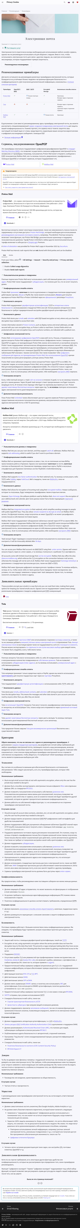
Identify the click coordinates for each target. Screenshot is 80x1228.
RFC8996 (69, 992)
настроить (63, 371)
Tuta (4, 104)
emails (21, 318)
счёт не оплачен (36, 380)
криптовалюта (48, 909)
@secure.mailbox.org (9, 558)
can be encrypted (44, 556)
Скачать (9, 633)
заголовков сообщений (39, 1008)
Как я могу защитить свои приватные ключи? (19, 187)
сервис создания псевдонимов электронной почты (48, 126)
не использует (14, 705)
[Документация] (25, 217)
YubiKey (13, 479)
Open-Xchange (14, 496)
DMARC (28, 983)
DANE (25, 977)
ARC (61, 983)
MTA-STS (26, 974)
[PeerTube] (6, 1224)
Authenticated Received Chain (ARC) (36, 1027)
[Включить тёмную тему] (73, 2)
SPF (24, 980)
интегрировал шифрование (24, 338)
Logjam (50, 962)
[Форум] (13, 1224)
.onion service (57, 549)
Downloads (10, 223)
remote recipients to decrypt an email (47, 512)
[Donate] (77, 2)
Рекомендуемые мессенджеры (16, 64)
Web (4, 255)
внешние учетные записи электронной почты (38, 642)
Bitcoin (21, 295)
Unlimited (18, 398)
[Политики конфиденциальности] (19, 627)
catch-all (50, 450)
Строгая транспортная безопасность (23, 1001)
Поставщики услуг (13, 48)
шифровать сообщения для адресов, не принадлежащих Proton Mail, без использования (35, 354)
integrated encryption (22, 509)
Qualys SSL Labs (29, 960)
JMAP (14, 865)
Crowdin (62, 1196)
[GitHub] (16, 1224)
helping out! (46, 1198)
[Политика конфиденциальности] (22, 217)
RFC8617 (43, 1030)
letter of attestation (10, 246)
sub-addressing (14, 453)
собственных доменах (46, 660)
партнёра (48, 676)
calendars (30, 318)
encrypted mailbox (55, 490)
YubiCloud (25, 479)
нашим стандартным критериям (25, 745)
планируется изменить (68, 645)
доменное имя (58, 791)
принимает (14, 292)
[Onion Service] (19, 217)
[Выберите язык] (69, 2)
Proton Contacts (29, 325)
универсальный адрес (66, 663)
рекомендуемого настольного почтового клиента (21, 235)
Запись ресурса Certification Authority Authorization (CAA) (27, 1024)
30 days (38, 541)
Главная (11, 217)
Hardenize (8, 960)
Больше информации (12, 137)
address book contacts (27, 692)
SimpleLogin (32, 242)
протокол (25, 640)
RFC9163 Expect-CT (14, 1049)
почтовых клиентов (62, 640)
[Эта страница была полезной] (38, 1183)
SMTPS (7, 995)
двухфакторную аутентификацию (35, 305)
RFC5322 (29, 788)
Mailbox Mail (5, 116)
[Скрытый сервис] (20, 1224)
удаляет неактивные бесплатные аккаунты (18, 387)
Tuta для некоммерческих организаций (41, 728)
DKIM (30, 980)
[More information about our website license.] (4, 1220)
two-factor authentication (27, 477)
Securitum (64, 246)
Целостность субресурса (16, 1005)
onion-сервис (65, 871)
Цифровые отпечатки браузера (22, 1137)
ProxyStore (69, 297)
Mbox (63, 786)
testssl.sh (16, 960)
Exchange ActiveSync (68, 561)
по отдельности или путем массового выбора (43, 647)
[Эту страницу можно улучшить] (41, 1183)
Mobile (11, 255)
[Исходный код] (28, 217)
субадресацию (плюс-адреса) (24, 663)
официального (50, 297)
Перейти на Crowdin (12, 1192)
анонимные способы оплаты (31, 909)
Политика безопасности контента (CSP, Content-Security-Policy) (31, 1045)
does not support (59, 496)
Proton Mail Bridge (37, 232)
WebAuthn (54, 479)
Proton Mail (6, 96)
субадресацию (38, 282)
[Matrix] (9, 1224)
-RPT (34, 974)
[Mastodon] (2, 1224)
